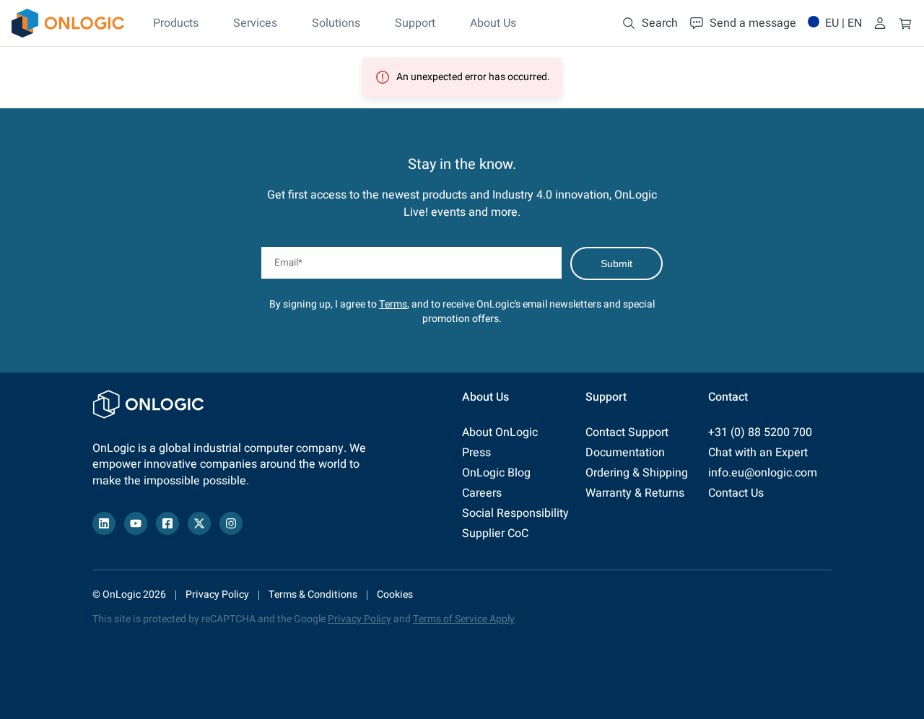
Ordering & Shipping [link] (636, 472)
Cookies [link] (395, 594)
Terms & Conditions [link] (313, 594)
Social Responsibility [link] (515, 513)
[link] (68, 23)
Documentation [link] (625, 452)
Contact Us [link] (736, 493)
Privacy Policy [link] (217, 594)
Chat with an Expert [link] (758, 452)
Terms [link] (393, 304)
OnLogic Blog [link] (496, 472)
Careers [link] (482, 493)
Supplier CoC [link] (495, 533)
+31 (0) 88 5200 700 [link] (760, 432)
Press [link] (476, 452)
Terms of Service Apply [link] (464, 619)
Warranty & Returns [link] (634, 493)
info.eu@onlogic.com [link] (762, 472)
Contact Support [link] (626, 432)
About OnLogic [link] (500, 432)
